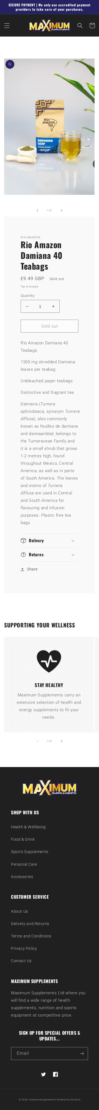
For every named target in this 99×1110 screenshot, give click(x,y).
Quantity (27, 296)
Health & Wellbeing (28, 827)
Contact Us (21, 961)
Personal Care (24, 864)
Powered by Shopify (69, 1099)
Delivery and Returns (30, 923)
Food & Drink (23, 839)
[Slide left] (37, 210)
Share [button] (32, 569)
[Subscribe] (82, 1053)
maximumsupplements (42, 1099)
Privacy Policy (24, 948)
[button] (7, 26)
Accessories (22, 876)
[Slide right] (62, 210)
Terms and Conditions (31, 936)
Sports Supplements (29, 851)
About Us (19, 911)
